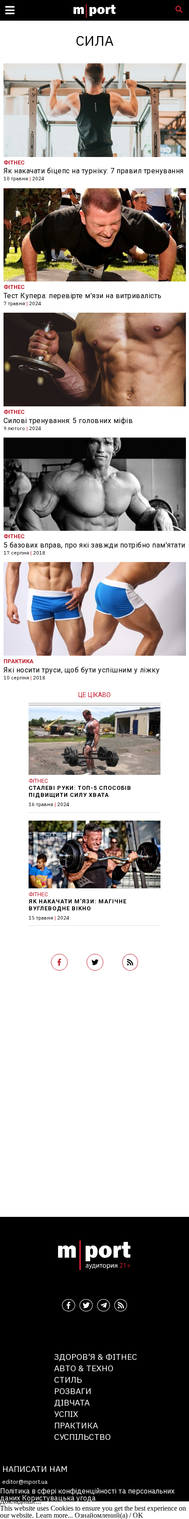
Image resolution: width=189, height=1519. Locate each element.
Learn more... (54, 1515)
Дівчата (72, 1402)
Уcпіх (66, 1413)
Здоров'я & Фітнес (95, 1356)
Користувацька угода (59, 1497)
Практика (76, 1425)
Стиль (68, 1379)
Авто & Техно (83, 1367)
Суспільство (82, 1436)
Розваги (72, 1390)
